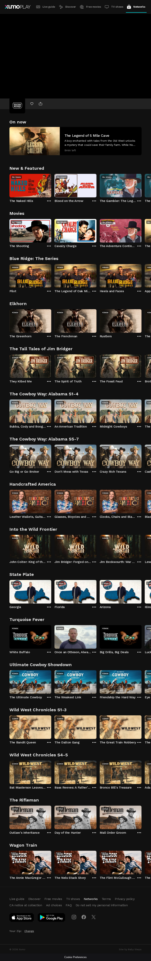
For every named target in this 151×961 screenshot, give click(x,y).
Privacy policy (125, 899)
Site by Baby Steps (130, 949)
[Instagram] (74, 917)
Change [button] (29, 931)
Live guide (48, 6)
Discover (70, 6)
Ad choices (54, 905)
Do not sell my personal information (102, 905)
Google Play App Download (51, 918)
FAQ (69, 905)
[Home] (17, 7)
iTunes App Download (22, 918)
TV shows (117, 6)
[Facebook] (84, 917)
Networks (139, 6)
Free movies (93, 6)
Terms (106, 899)
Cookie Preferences (75, 957)
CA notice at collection (25, 905)
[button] (75, 141)
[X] (94, 917)
